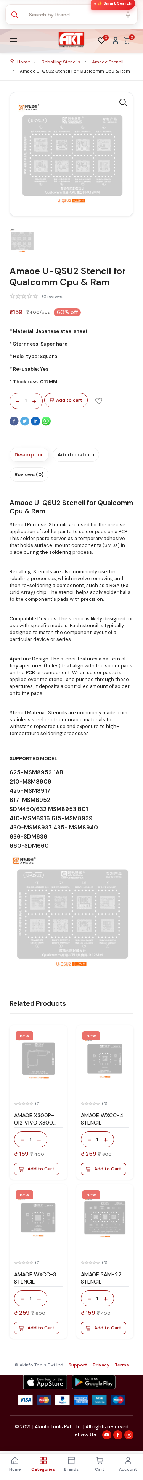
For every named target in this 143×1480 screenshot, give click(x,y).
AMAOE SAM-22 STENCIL (101, 1278)
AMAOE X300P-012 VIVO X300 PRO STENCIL (34, 1122)
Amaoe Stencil (108, 62)
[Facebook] (15, 424)
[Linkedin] (36, 424)
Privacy (101, 1365)
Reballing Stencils (62, 62)
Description (29, 454)
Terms (122, 1365)
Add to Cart (41, 1169)
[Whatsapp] (46, 424)
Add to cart (69, 400)
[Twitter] (25, 424)
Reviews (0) (28, 474)
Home (23, 62)
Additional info (76, 454)
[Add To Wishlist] (98, 400)
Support (78, 1365)
